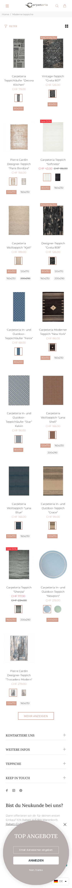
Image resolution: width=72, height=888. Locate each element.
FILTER (13, 26)
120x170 (11, 192)
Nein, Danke (36, 870)
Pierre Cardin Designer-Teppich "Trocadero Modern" (19, 675)
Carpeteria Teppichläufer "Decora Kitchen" (19, 80)
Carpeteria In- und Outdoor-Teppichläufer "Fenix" (19, 334)
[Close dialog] (65, 825)
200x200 (52, 619)
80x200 (18, 108)
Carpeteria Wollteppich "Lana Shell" (53, 417)
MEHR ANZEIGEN (36, 716)
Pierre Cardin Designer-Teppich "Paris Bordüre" (19, 164)
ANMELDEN (35, 860)
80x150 (52, 104)
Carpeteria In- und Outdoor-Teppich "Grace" (53, 508)
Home (5, 14)
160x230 (25, 192)
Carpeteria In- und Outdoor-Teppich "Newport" (53, 592)
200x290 (25, 278)
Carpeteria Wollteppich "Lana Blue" (19, 508)
